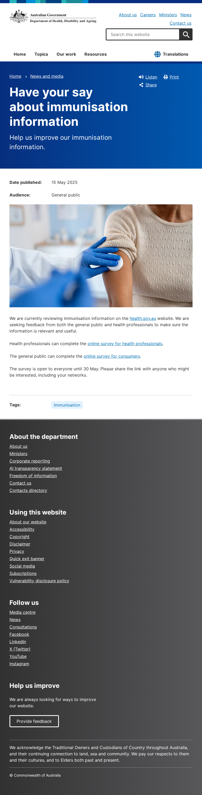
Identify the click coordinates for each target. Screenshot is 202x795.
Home (20, 54)
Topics (41, 54)
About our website (27, 521)
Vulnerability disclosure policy (39, 580)
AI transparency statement (35, 468)
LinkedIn (17, 641)
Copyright (19, 536)
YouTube (18, 656)
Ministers (168, 14)
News (185, 14)
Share (151, 84)
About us (128, 14)
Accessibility (21, 529)
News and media (46, 76)
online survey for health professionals (125, 343)
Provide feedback (34, 721)
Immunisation (67, 405)
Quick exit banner (26, 558)
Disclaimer (19, 544)
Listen (151, 77)
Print (174, 77)
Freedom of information (33, 475)
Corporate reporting (29, 461)
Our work (66, 54)
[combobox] (143, 34)
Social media (22, 566)
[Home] (52, 16)
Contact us (180, 23)
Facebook (19, 634)
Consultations (23, 627)
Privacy (16, 551)
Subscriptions (23, 573)
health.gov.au (143, 318)
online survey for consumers (112, 356)
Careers (148, 14)
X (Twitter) (20, 649)
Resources (95, 54)
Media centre (22, 612)
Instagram (19, 663)
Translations (175, 54)
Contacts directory (28, 490)
